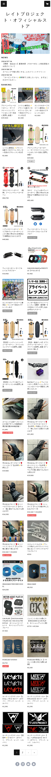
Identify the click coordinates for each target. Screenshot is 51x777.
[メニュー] (4, 4)
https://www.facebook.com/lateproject (17, 764)
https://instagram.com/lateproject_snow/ (23, 764)
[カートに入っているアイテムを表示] (47, 4)
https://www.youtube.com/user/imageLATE (28, 764)
